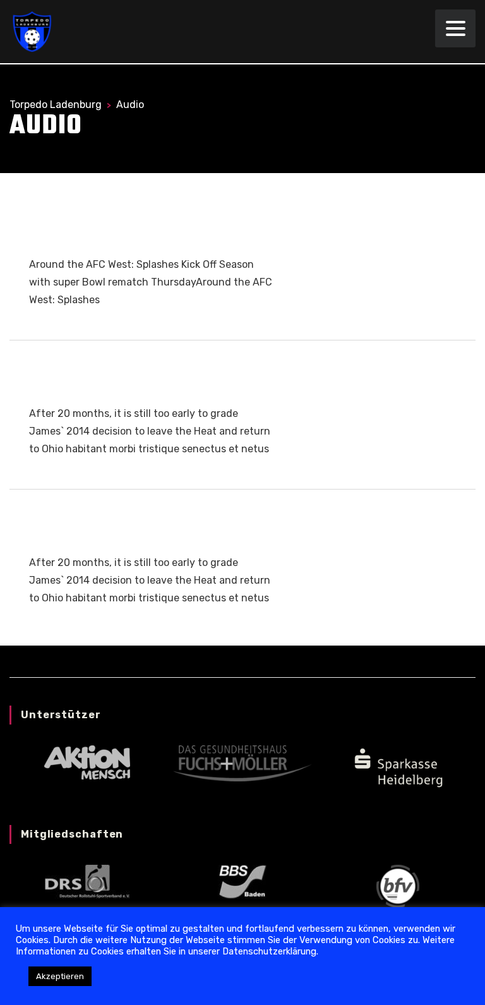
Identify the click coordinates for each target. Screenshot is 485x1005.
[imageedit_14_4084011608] (397, 767)
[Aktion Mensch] (87, 762)
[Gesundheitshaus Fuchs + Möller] (242, 763)
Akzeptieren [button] (60, 976)
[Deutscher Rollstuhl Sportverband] (87, 881)
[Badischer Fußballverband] (397, 885)
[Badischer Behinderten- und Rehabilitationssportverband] (242, 881)
